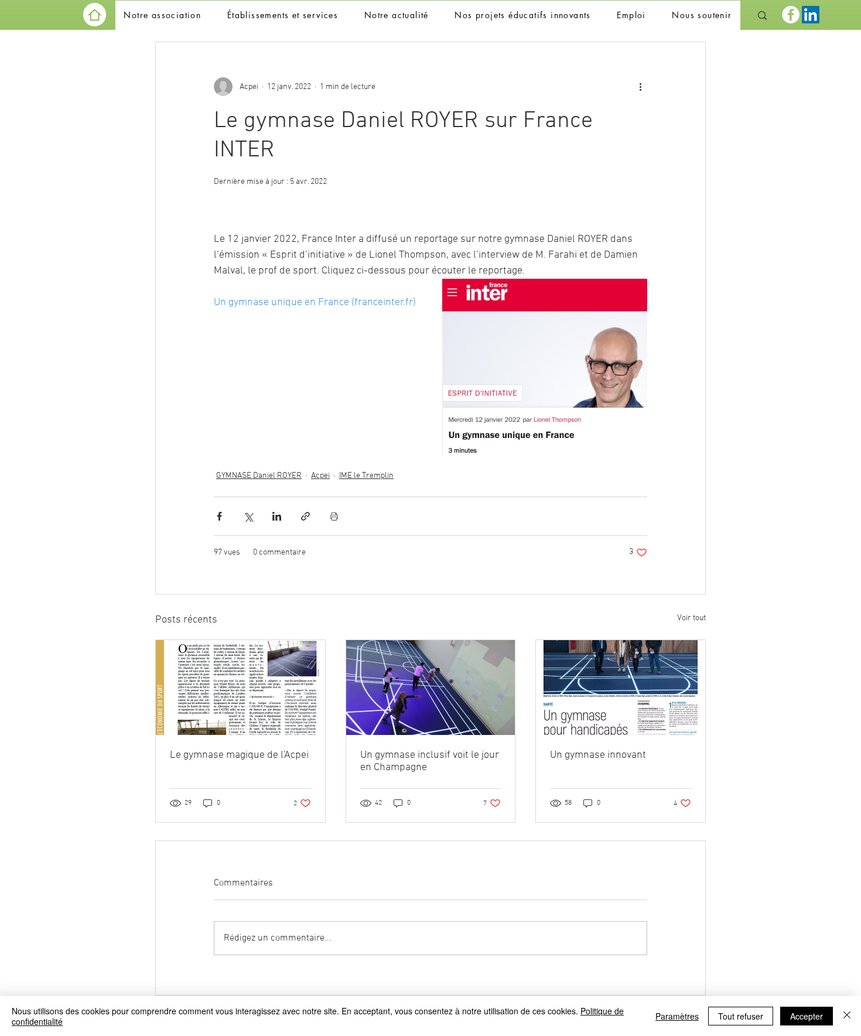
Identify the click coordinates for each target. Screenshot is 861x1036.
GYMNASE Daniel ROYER (259, 476)
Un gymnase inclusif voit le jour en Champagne (429, 761)
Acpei (320, 476)
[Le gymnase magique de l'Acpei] (240, 687)
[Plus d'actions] (640, 87)
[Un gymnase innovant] (620, 687)
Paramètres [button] (677, 1016)
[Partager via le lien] (305, 516)
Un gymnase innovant (598, 755)
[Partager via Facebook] (219, 516)
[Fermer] (847, 1016)
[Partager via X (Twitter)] (248, 516)
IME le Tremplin (366, 476)
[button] (162, 15)
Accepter (806, 1016)
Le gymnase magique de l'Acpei (239, 755)
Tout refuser (740, 1016)
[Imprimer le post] (334, 516)
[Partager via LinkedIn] (276, 516)
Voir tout (691, 618)
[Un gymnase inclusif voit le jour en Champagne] (430, 687)
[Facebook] (791, 14)
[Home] (94, 14)
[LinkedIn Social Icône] (810, 14)
